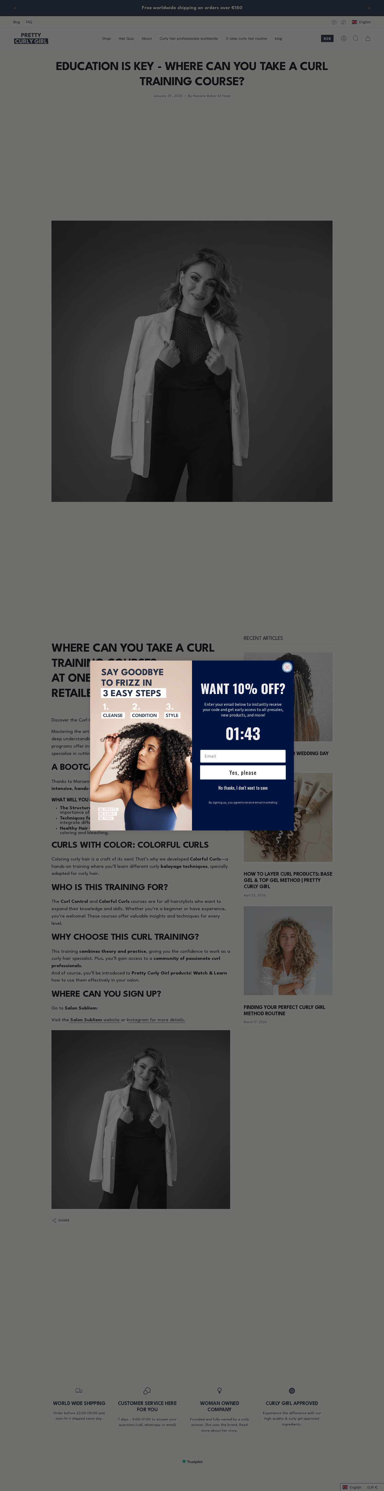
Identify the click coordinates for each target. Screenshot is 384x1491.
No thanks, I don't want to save (242, 788)
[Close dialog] (287, 667)
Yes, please (243, 772)
